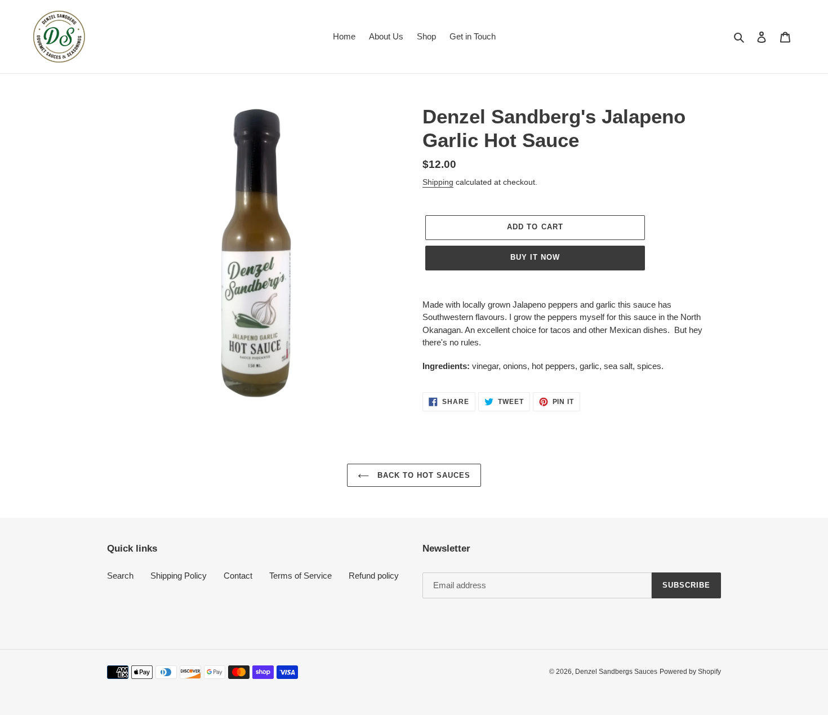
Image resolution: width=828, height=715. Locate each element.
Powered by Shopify (690, 672)
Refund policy (374, 575)
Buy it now (535, 257)
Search (120, 575)
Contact (238, 575)
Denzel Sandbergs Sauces (616, 672)
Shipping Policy (178, 575)
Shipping (437, 181)
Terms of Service (300, 575)
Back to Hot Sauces (423, 475)
